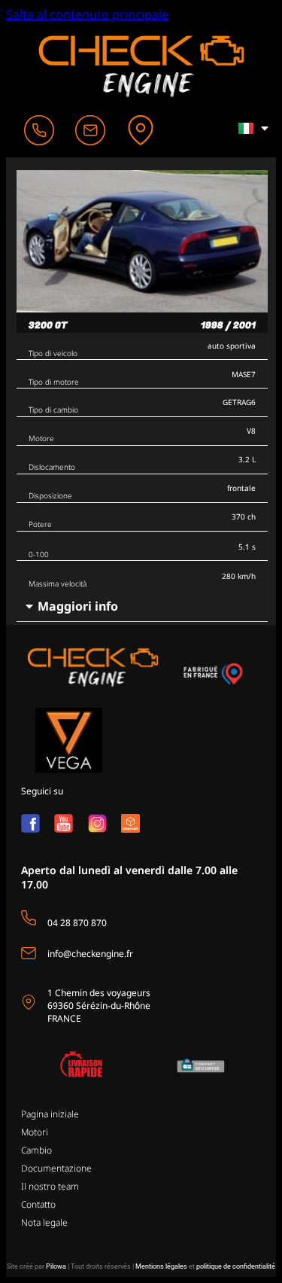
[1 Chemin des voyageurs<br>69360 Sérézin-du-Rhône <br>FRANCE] (28, 1002)
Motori (34, 1132)
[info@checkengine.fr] (28, 953)
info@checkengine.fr (90, 953)
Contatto (38, 1204)
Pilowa (56, 1266)
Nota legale (44, 1222)
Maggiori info (78, 606)
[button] (142, 606)
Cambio (36, 1150)
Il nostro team (50, 1186)
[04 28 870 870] (28, 917)
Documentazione (56, 1168)
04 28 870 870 (77, 922)
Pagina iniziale (50, 1114)
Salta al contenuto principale (87, 14)
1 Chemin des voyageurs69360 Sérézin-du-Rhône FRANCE (98, 1005)
